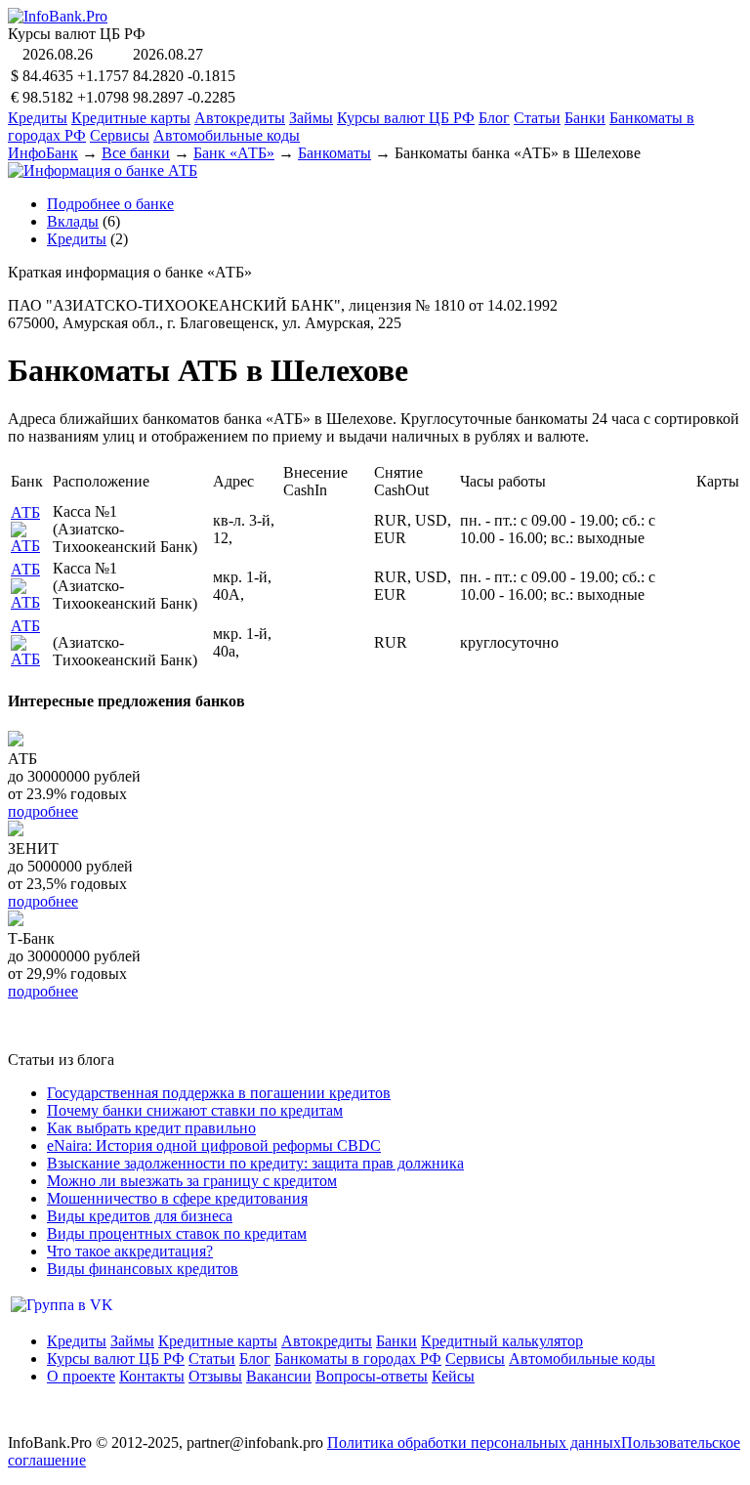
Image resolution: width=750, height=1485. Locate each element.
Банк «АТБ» (233, 153)
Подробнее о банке (110, 203)
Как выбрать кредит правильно (151, 1128)
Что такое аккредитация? (130, 1251)
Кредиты (37, 117)
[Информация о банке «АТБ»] (30, 545)
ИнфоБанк (43, 153)
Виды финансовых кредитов (142, 1268)
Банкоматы (334, 153)
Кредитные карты (130, 117)
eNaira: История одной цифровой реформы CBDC (214, 1145)
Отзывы (215, 1376)
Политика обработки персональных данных (474, 1442)
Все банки (136, 153)
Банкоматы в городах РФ (357, 1358)
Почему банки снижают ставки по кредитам (195, 1110)
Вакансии (279, 1376)
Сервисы (119, 135)
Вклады (73, 221)
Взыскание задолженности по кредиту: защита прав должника (255, 1163)
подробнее (43, 811)
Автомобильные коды (226, 135)
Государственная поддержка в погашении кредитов (219, 1092)
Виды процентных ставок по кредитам (177, 1233)
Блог (494, 117)
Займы (311, 117)
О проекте (81, 1376)
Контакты (152, 1376)
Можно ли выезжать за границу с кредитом (192, 1180)
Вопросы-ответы (371, 1376)
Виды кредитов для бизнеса (139, 1216)
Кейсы (453, 1376)
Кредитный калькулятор (502, 1341)
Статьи (537, 117)
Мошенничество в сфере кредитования (177, 1198)
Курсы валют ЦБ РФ (406, 117)
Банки (584, 117)
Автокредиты (239, 117)
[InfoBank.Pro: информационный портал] (57, 16)
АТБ (25, 512)
